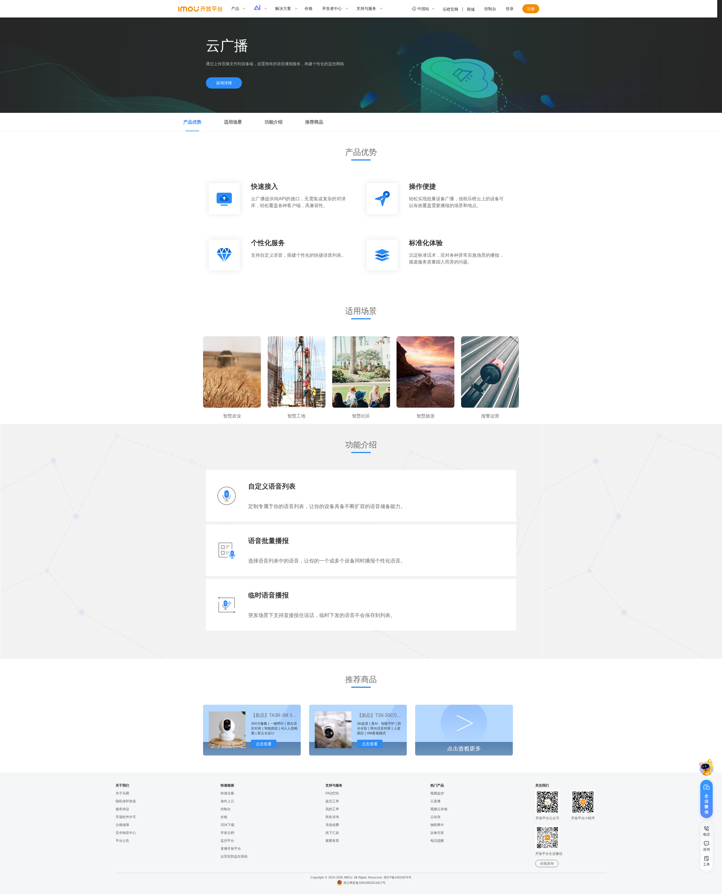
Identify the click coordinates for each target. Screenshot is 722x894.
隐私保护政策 (126, 801)
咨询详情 (224, 83)
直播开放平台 (231, 848)
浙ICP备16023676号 (397, 877)
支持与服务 (366, 8)
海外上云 (227, 801)
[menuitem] (241, 8)
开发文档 (227, 832)
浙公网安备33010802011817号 (364, 882)
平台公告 (122, 840)
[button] (706, 767)
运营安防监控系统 (234, 856)
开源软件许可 (126, 817)
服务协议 (122, 809)
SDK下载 (227, 825)
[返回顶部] (706, 881)
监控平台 (227, 840)
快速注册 (227, 793)
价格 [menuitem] (308, 8)
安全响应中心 (126, 832)
